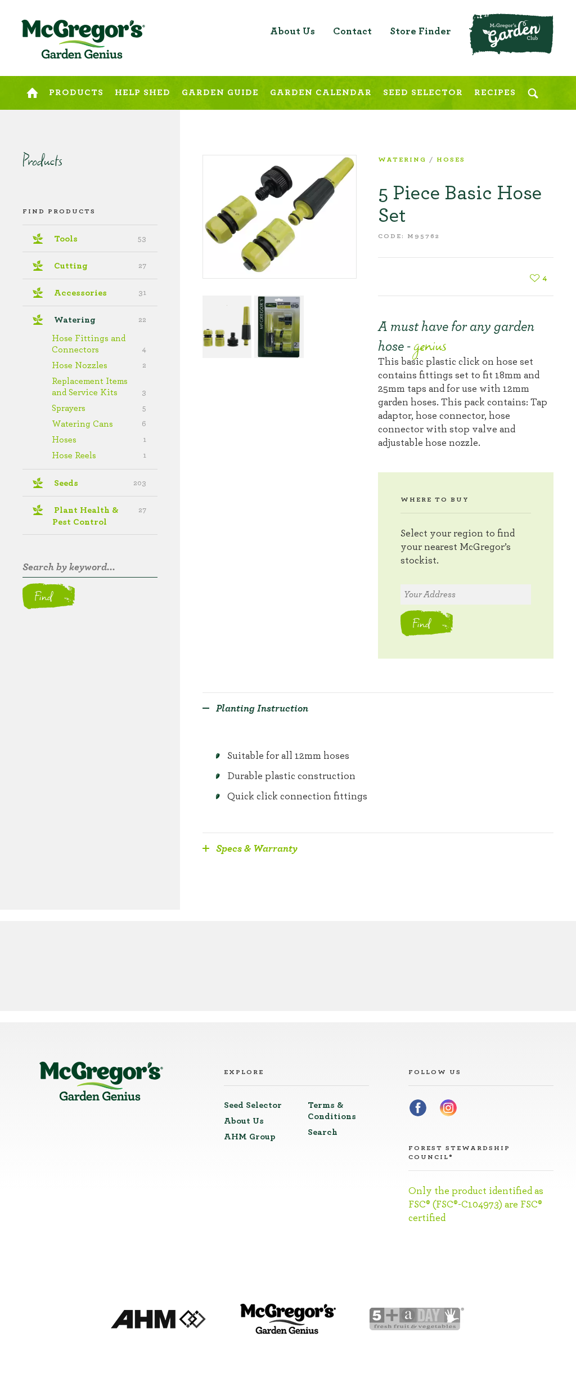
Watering (402, 159)
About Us (292, 31)
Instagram (448, 1107)
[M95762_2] (278, 327)
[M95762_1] (226, 327)
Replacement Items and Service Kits (99, 387)
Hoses (450, 159)
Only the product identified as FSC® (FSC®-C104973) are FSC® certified (475, 1204)
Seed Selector (253, 1105)
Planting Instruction (262, 709)
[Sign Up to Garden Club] (511, 35)
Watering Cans (99, 423)
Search (323, 1132)
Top (546, 17)
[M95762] (279, 217)
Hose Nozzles (99, 365)
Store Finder (420, 31)
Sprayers (99, 408)
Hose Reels (99, 455)
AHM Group (250, 1136)
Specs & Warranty (257, 849)
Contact (352, 31)
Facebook (418, 1107)
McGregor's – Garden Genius (83, 39)
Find (421, 623)
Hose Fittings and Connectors (99, 344)
